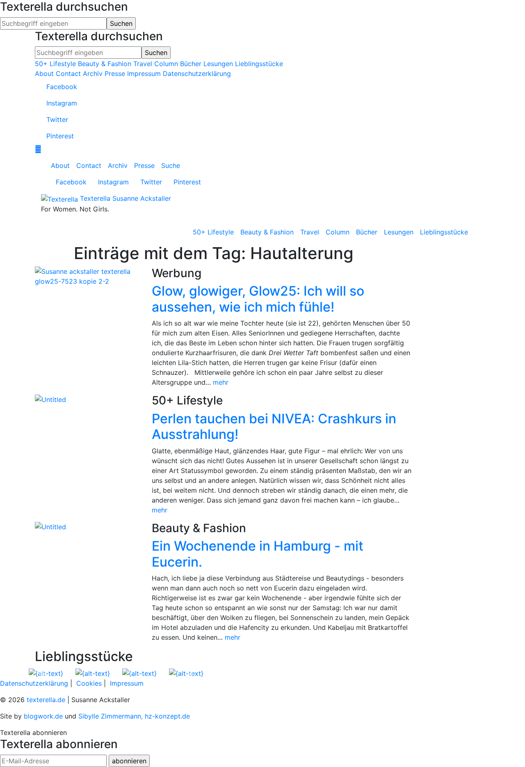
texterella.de (46, 700)
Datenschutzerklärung (197, 73)
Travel (142, 64)
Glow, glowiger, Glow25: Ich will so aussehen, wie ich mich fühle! (258, 299)
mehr (220, 382)
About (44, 73)
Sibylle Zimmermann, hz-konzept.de (134, 716)
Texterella (95, 198)
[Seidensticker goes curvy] (139, 672)
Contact (68, 73)
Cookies (89, 683)
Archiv (93, 73)
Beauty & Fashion (104, 64)
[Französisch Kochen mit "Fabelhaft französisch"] (92, 672)
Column (166, 64)
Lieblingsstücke (259, 64)
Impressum (144, 73)
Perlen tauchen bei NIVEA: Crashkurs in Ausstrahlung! (274, 426)
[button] (42, 673)
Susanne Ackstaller (141, 198)
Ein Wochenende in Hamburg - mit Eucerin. (257, 554)
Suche (170, 165)
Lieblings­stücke (444, 232)
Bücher (190, 64)
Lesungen (218, 64)
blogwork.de (43, 716)
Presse (115, 73)
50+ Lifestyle (55, 64)
